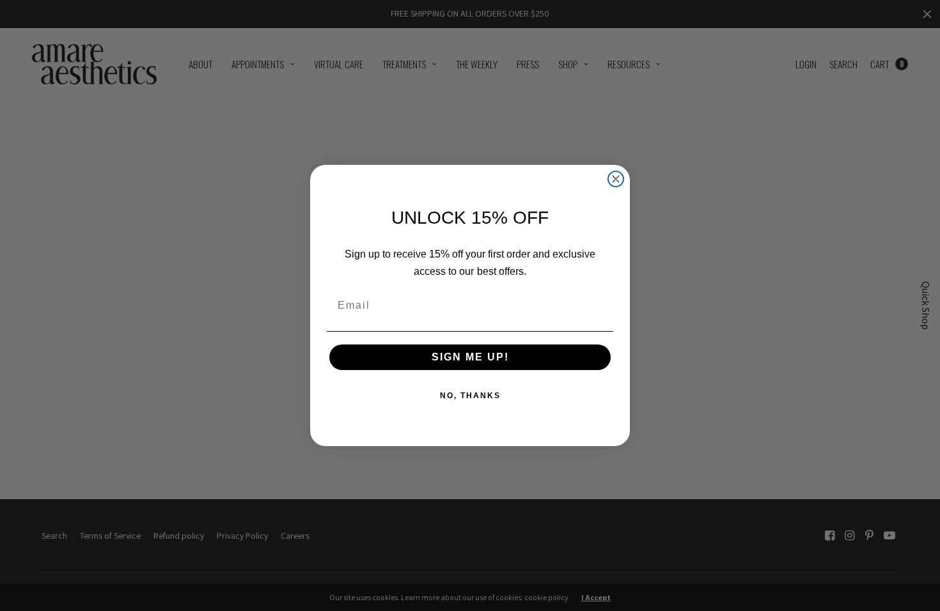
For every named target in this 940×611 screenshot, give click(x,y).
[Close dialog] (615, 179)
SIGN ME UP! (470, 357)
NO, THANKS (470, 395)
